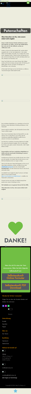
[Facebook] (3, 306)
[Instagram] (6, 306)
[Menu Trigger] (28, 2)
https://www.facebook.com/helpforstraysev (11, 176)
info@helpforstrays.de (7, 167)
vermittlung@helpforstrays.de (9, 375)
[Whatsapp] (8, 306)
